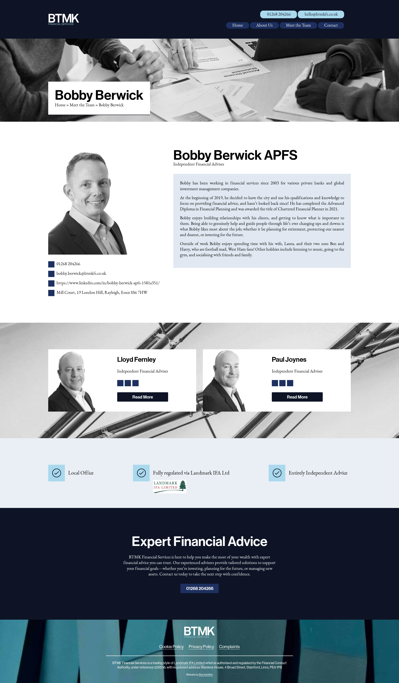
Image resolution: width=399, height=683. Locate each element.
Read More (142, 397)
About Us (264, 25)
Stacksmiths (206, 674)
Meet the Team (298, 25)
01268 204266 (279, 14)
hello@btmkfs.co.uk (321, 14)
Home (237, 25)
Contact (331, 25)
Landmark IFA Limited (189, 663)
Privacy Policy (201, 646)
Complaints (229, 646)
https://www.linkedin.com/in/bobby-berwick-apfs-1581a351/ (108, 283)
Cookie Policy (171, 646)
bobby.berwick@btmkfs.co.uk (81, 273)
